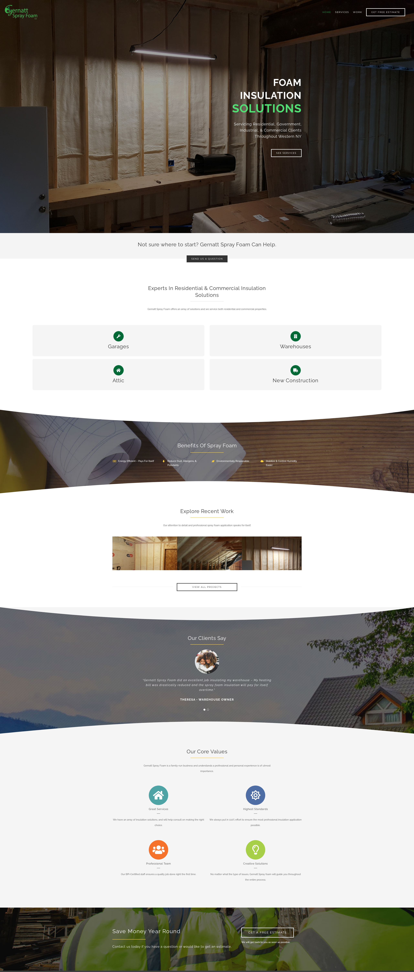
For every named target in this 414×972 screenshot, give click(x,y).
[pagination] (204, 709)
